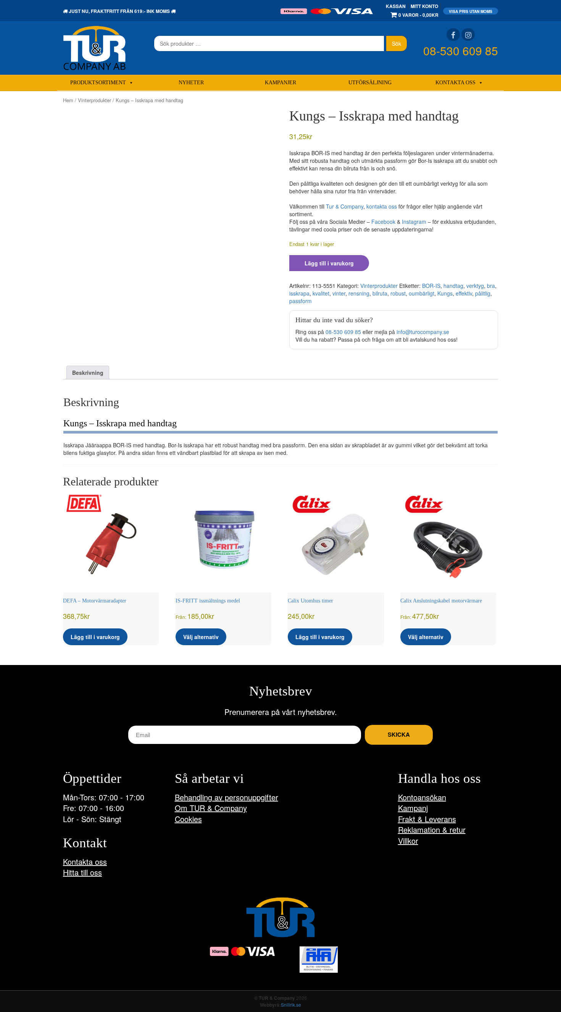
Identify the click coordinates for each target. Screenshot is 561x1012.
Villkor (408, 840)
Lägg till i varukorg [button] (95, 637)
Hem (68, 100)
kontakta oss (381, 206)
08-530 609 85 (460, 50)
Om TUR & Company (211, 807)
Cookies (188, 818)
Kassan (396, 6)
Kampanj (413, 807)
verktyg (475, 285)
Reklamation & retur (432, 829)
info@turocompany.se (423, 332)
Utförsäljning (370, 82)
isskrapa (299, 293)
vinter (338, 293)
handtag (453, 285)
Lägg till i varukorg (329, 263)
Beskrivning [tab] (87, 372)
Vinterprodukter (94, 100)
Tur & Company (344, 206)
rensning (358, 293)
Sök (396, 43)
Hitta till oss (82, 872)
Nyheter (191, 82)
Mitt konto (424, 6)
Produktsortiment (98, 82)
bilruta (379, 293)
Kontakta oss (455, 82)
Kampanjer (280, 82)
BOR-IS (431, 285)
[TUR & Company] (94, 47)
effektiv (464, 293)
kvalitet (321, 293)
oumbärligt (421, 293)
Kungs (445, 293)
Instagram (414, 221)
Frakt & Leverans (427, 818)
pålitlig (482, 293)
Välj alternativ (201, 637)
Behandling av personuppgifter (226, 797)
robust (398, 293)
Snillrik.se (291, 1004)
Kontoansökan (422, 797)
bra (491, 285)
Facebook (383, 221)
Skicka (399, 734)
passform (300, 301)
